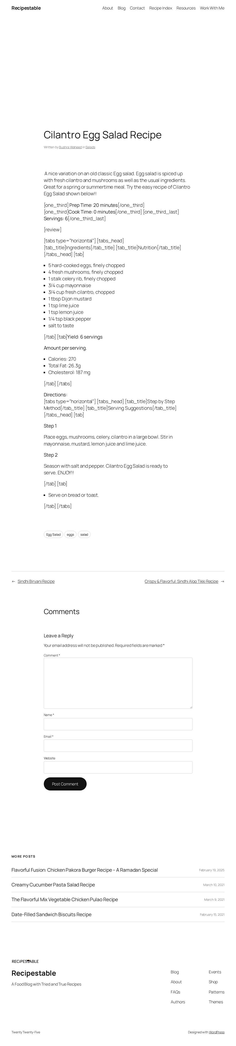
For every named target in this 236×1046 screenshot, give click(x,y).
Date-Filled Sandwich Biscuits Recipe (51, 914)
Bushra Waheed (70, 147)
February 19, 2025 (211, 870)
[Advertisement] (118, 64)
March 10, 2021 (213, 885)
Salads (90, 147)
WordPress (216, 1032)
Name (49, 715)
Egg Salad (53, 534)
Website (49, 758)
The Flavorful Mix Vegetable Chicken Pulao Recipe (65, 899)
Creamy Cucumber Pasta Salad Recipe (53, 884)
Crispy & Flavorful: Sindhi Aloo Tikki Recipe (181, 581)
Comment (52, 655)
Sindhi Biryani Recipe (36, 581)
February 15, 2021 (212, 914)
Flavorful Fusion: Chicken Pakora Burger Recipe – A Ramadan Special (85, 870)
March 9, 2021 (214, 899)
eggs (70, 534)
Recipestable (26, 8)
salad (84, 534)
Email (48, 736)
